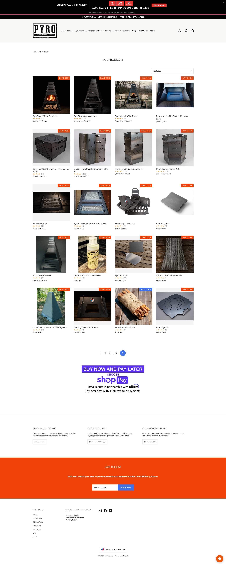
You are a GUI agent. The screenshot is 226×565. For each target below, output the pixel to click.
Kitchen (118, 31)
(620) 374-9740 (73, 515)
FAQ (34, 533)
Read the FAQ (150, 442)
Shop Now (159, 5)
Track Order (37, 526)
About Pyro (39, 442)
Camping (107, 31)
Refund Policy (37, 518)
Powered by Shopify (121, 556)
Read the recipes (97, 442)
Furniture (126, 31)
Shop (134, 31)
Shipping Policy (38, 522)
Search (35, 515)
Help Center (143, 31)
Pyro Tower (79, 31)
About (152, 31)
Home (35, 52)
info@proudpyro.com (77, 518)
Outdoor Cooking (95, 31)
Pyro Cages (66, 31)
